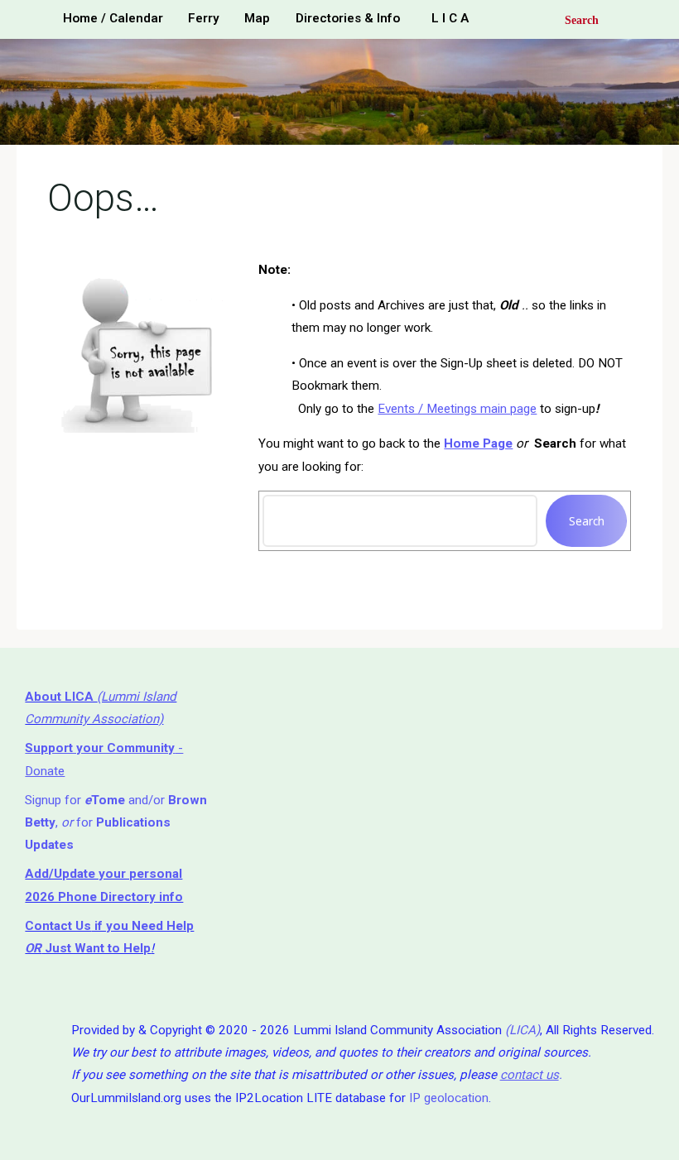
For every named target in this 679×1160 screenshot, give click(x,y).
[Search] (569, 19)
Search (586, 521)
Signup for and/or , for (116, 823)
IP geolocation (449, 1097)
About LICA (61, 696)
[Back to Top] (614, 1136)
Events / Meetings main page (457, 407)
